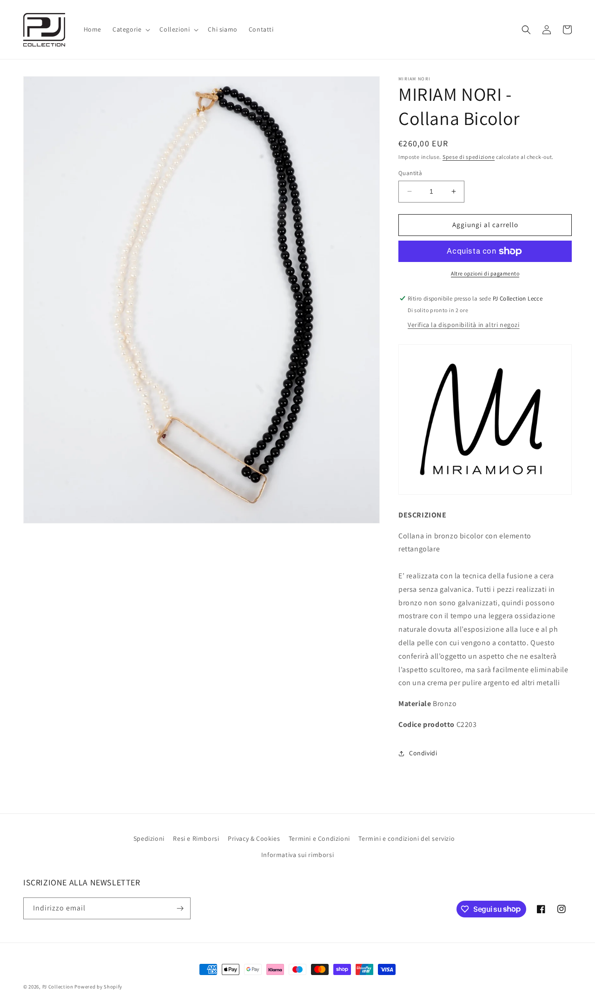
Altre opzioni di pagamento (485, 273)
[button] (130, 29)
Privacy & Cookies (254, 838)
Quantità (410, 173)
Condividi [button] (423, 753)
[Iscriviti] (180, 908)
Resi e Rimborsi (196, 838)
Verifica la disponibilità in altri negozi (464, 325)
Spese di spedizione (469, 156)
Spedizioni (149, 838)
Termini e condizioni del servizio (406, 838)
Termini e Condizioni (319, 838)
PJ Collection (57, 986)
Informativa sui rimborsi (297, 855)
